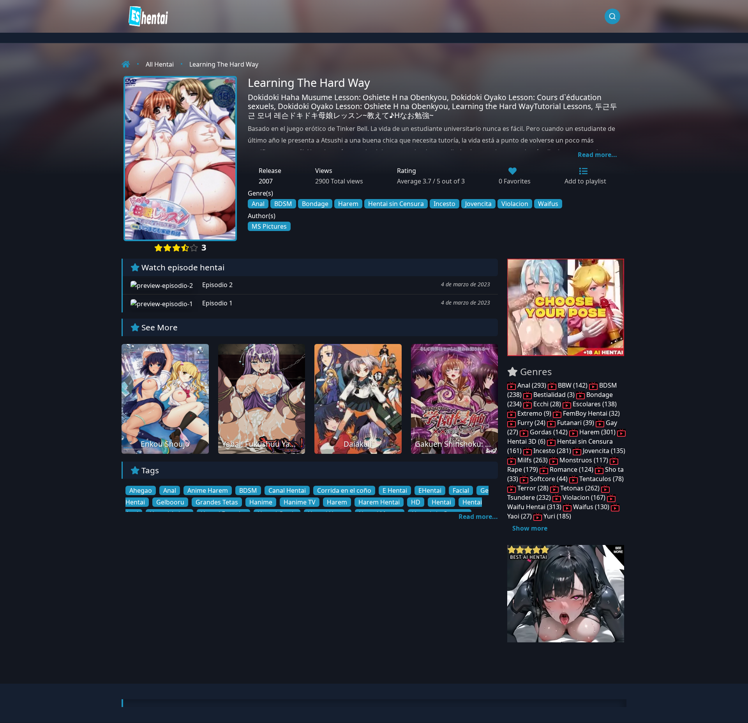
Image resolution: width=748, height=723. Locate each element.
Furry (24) (531, 422)
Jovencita (478, 203)
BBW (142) (572, 385)
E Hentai (395, 490)
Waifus (548, 203)
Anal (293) (532, 385)
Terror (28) (533, 488)
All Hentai (160, 64)
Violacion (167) (584, 497)
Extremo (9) (534, 413)
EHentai (429, 490)
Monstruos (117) (584, 460)
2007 (266, 181)
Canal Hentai (287, 490)
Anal (258, 203)
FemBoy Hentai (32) (590, 413)
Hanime (260, 502)
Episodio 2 (217, 284)
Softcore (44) (548, 478)
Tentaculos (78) (601, 478)
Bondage (315, 203)
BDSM (283, 203)
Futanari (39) (576, 422)
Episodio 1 (217, 303)
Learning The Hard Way (223, 64)
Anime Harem (207, 490)
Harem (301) (597, 432)
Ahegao (140, 490)
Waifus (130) (591, 507)
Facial (461, 490)
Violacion (514, 203)
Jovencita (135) (603, 450)
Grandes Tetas (217, 502)
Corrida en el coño (344, 490)
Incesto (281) (552, 450)
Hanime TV (300, 502)
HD (415, 502)
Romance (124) (571, 469)
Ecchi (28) (547, 404)
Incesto (444, 203)
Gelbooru (170, 502)
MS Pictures (269, 226)
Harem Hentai (379, 502)
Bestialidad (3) (554, 394)
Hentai (441, 502)
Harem (348, 203)
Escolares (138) (594, 404)
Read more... (597, 154)
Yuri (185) (556, 516)
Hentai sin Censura (396, 203)
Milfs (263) (532, 460)
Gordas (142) (548, 432)
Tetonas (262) (580, 488)
